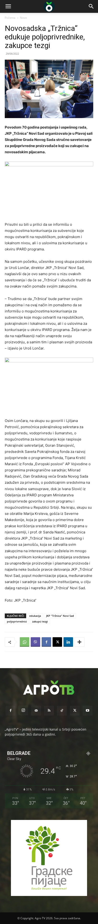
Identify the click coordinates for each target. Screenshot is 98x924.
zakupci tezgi (40, 621)
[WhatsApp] (24, 642)
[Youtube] (87, 710)
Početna (10, 18)
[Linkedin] (68, 642)
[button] (8, 6)
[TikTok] (62, 710)
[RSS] (49, 710)
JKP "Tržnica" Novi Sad (60, 616)
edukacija (35, 616)
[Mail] (36, 710)
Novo (23, 18)
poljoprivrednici (17, 621)
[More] (79, 642)
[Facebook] (46, 642)
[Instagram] (23, 710)
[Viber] (35, 642)
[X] (57, 642)
